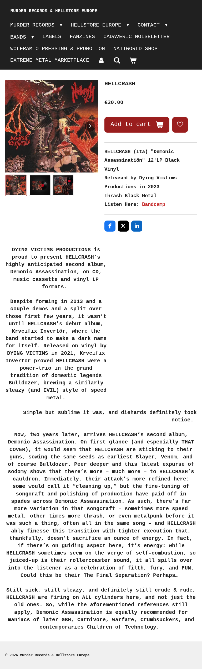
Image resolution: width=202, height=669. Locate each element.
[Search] (117, 61)
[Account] (101, 61)
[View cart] (132, 61)
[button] (16, 185)
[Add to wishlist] (180, 124)
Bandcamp (153, 204)
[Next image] (90, 126)
